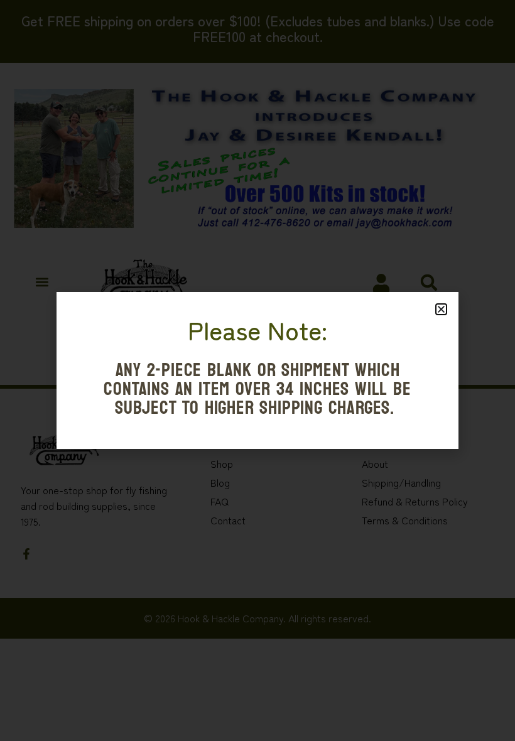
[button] (441, 309)
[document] (257, 370)
